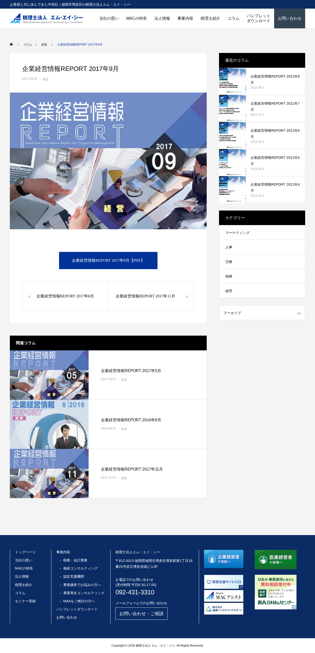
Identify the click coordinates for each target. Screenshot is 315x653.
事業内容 (185, 18)
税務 (228, 276)
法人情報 (162, 18)
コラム (233, 18)
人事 (228, 247)
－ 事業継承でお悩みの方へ (80, 585)
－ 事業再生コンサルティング (82, 593)
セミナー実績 (25, 601)
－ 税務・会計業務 (73, 560)
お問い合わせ (289, 18)
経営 (45, 79)
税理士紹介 (210, 18)
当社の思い (109, 18)
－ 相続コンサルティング (78, 568)
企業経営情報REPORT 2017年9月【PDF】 (108, 260)
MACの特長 (136, 18)
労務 (228, 262)
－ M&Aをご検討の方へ (77, 601)
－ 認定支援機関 (71, 576)
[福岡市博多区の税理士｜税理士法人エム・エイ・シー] (46, 18)
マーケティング (237, 233)
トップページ (25, 552)
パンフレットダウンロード (258, 18)
